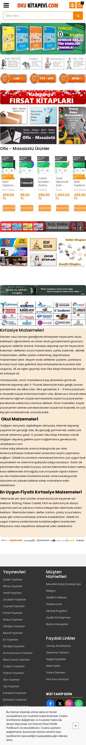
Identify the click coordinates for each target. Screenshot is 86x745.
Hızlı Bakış (11, 170)
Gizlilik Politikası (56, 597)
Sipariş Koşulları (56, 611)
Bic (22, 189)
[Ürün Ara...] (78, 15)
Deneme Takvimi (57, 652)
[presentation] (7, 39)
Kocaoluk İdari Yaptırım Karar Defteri (9, 182)
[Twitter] (60, 704)
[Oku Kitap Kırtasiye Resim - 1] (10, 63)
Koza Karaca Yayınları (18, 653)
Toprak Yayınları (14, 606)
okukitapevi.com (11, 444)
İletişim (51, 591)
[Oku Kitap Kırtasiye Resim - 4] (72, 125)
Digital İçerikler (56, 659)
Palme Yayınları (13, 673)
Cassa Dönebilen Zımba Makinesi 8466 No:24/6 (44, 182)
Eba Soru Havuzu (57, 679)
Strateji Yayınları (13, 646)
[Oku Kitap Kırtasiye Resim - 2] (32, 63)
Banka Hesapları (57, 624)
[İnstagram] (69, 704)
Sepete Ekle (9, 208)
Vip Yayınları (11, 686)
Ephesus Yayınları (15, 700)
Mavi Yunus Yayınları (16, 660)
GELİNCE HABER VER (26, 208)
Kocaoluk (8, 189)
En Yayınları (10, 640)
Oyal (59, 189)
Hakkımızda (54, 604)
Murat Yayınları (13, 633)
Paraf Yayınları (12, 613)
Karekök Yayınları (14, 693)
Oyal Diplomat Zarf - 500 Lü (62, 182)
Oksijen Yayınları (14, 626)
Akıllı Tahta (53, 666)
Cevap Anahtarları (58, 646)
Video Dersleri (55, 673)
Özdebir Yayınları (14, 600)
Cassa (42, 189)
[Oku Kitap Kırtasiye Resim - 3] (54, 63)
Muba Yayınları (13, 620)
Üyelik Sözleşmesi (58, 617)
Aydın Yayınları (13, 579)
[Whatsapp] (79, 704)
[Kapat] (75, 726)
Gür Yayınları (11, 680)
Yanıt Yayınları (12, 593)
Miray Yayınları (12, 586)
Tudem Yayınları (14, 666)
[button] (27, 49)
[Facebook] (50, 704)
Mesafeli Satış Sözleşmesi (63, 584)
